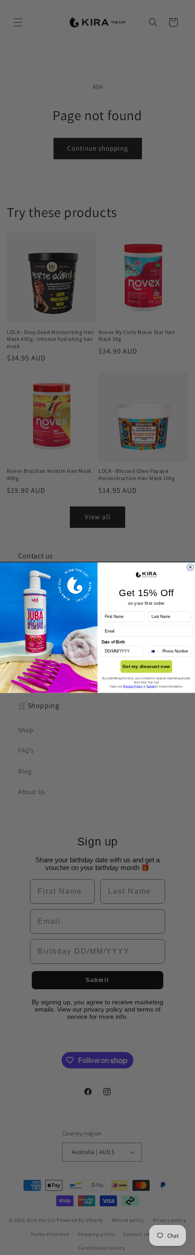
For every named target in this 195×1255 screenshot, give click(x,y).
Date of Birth (113, 642)
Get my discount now (146, 666)
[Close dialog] (190, 567)
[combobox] (154, 651)
